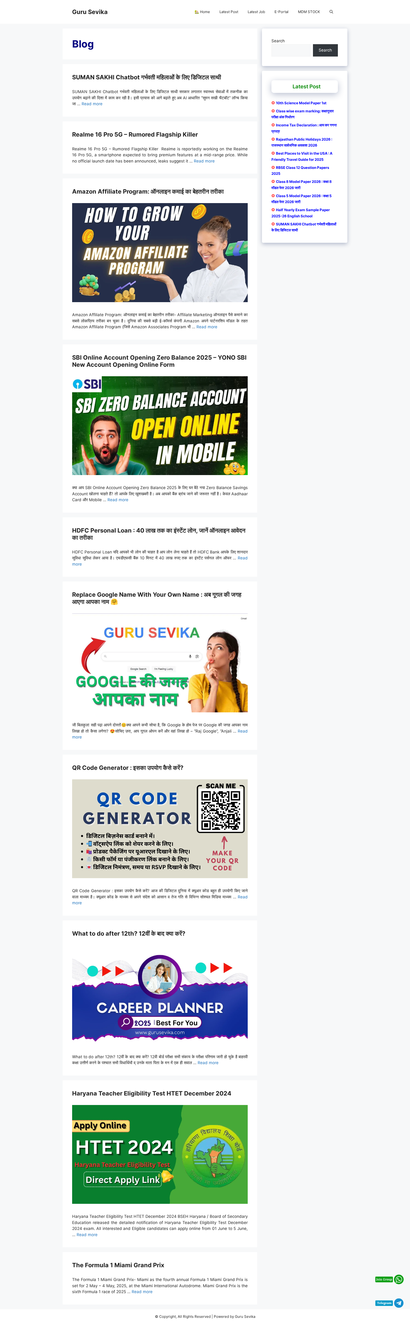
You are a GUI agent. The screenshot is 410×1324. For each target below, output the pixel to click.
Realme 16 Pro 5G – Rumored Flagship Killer (135, 134)
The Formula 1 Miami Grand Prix (118, 1265)
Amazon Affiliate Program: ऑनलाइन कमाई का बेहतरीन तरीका (148, 191)
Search (278, 40)
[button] (331, 12)
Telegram (219, 673)
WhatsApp (195, 673)
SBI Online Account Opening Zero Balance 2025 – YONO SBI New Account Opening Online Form (159, 361)
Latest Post (228, 12)
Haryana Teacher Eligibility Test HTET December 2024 (151, 1093)
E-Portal (282, 12)
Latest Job (256, 12)
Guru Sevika (90, 11)
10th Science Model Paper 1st (301, 103)
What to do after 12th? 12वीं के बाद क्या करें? (128, 933)
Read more (92, 103)
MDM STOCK (309, 12)
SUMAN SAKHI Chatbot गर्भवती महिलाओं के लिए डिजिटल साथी (146, 77)
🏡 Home (202, 12)
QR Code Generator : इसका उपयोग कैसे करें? (127, 767)
